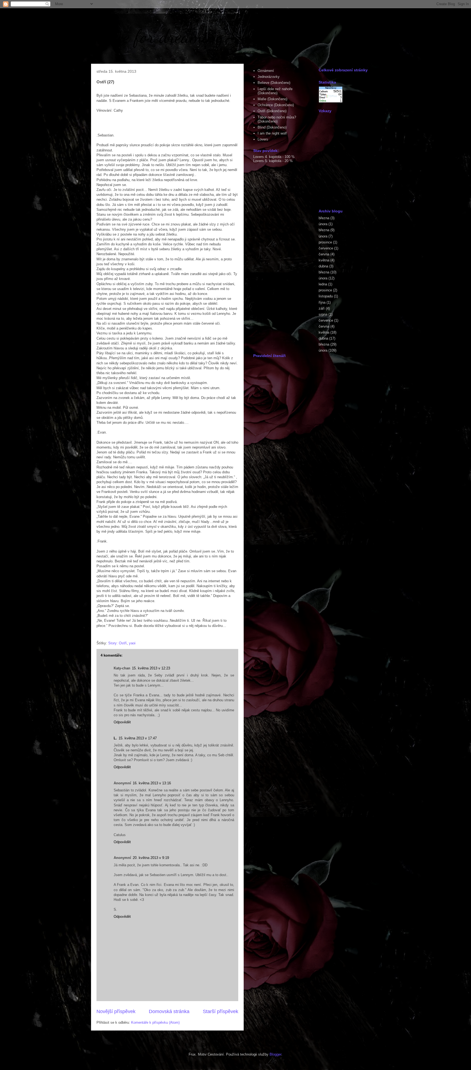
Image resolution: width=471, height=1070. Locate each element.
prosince (325, 242)
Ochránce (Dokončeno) (276, 105)
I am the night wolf (272, 133)
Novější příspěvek (115, 1011)
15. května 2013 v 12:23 (151, 668)
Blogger (275, 1054)
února (323, 224)
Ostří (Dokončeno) (272, 111)
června (324, 254)
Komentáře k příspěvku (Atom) (155, 1022)
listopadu (326, 296)
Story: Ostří (117, 643)
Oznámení (266, 71)
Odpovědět (122, 722)
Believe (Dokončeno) (274, 83)
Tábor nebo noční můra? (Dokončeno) (277, 119)
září (322, 308)
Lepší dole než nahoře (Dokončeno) (275, 91)
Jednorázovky (269, 77)
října (322, 302)
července (326, 248)
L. (115, 738)
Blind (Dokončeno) (272, 127)
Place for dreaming (159, 36)
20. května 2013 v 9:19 (151, 858)
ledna (323, 284)
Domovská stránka (169, 1011)
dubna (323, 266)
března (324, 218)
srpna (323, 314)
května (324, 260)
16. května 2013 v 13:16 (152, 783)
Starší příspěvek (220, 1011)
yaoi (132, 643)
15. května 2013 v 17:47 (138, 738)
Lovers (263, 139)
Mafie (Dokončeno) (272, 99)
